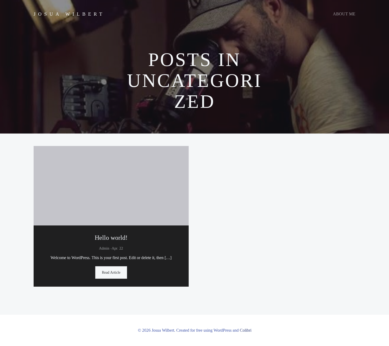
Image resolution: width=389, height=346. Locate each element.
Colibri (245, 330)
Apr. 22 (117, 248)
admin (104, 248)
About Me (344, 14)
